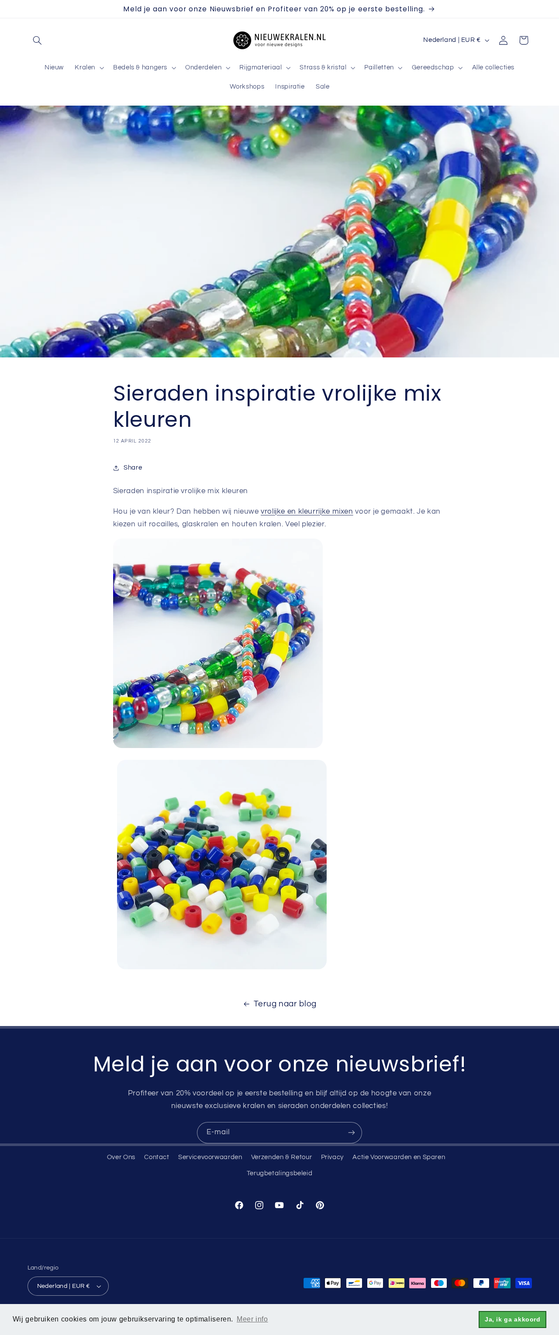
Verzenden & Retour (281, 1157)
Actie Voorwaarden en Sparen (398, 1157)
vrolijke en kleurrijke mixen (307, 511)
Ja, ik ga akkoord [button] (513, 1319)
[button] (38, 40)
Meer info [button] (252, 1319)
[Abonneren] (352, 1132)
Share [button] (133, 467)
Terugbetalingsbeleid (280, 1173)
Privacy (332, 1157)
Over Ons (121, 1157)
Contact (156, 1157)
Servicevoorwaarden (210, 1157)
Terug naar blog (285, 1004)
